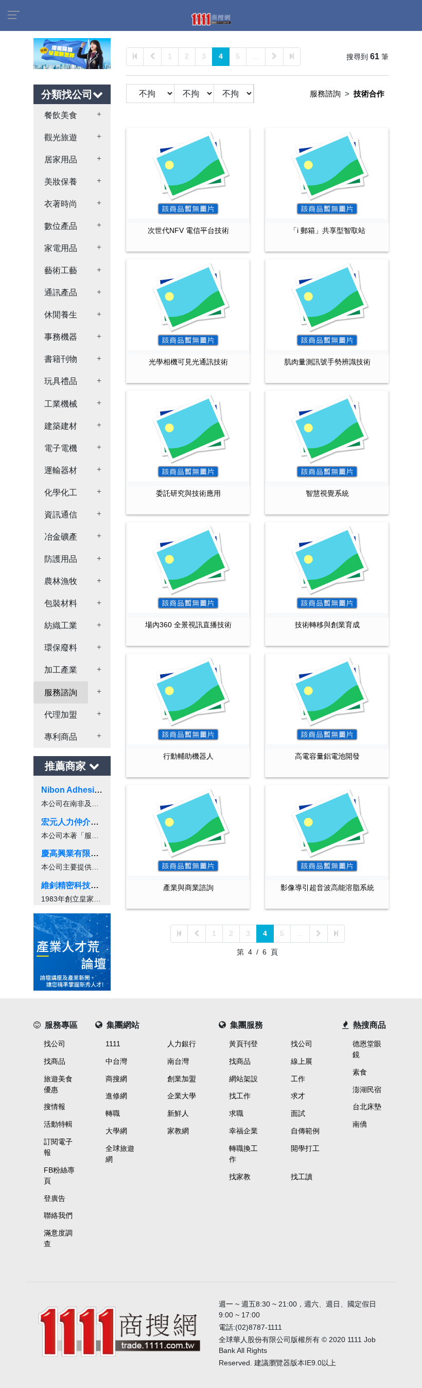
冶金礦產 (60, 536)
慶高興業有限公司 (74, 853)
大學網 (116, 1131)
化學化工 (60, 492)
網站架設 (243, 1079)
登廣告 (54, 1198)
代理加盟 (60, 714)
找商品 (54, 1061)
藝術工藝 (60, 270)
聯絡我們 (58, 1215)
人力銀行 (181, 1044)
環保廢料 (60, 647)
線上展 (301, 1061)
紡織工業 (60, 625)
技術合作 (369, 93)
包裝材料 (60, 603)
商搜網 (116, 1079)
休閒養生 (60, 314)
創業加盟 (181, 1079)
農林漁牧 (60, 581)
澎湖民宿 (367, 1089)
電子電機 (60, 448)
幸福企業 (243, 1131)
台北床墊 (367, 1106)
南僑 (360, 1124)
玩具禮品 (60, 381)
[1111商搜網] (211, 18)
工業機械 (60, 403)
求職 (236, 1113)
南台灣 (178, 1061)
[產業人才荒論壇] (72, 951)
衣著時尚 (60, 203)
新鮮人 (178, 1113)
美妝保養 (60, 181)
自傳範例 (305, 1131)
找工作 (240, 1096)
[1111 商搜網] (118, 1329)
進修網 (116, 1096)
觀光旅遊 (60, 137)
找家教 (240, 1177)
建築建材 (60, 426)
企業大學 (181, 1096)
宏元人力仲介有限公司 (82, 821)
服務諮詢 (60, 692)
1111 (113, 1044)
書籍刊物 (60, 359)
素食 (360, 1072)
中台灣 (116, 1061)
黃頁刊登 (243, 1044)
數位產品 (60, 226)
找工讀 (301, 1177)
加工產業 (60, 669)
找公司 (54, 1044)
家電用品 (60, 248)
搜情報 (54, 1106)
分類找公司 (67, 94)
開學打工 (305, 1148)
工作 (298, 1079)
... (256, 56)
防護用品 (60, 559)
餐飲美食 (60, 115)
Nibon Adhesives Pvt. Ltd (90, 789)
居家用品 (60, 159)
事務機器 (60, 336)
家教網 (178, 1131)
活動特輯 (58, 1124)
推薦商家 (67, 766)
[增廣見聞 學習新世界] (72, 52)
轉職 (113, 1113)
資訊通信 (60, 514)
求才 (298, 1096)
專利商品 (60, 736)
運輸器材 (60, 470)
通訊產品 (60, 292)
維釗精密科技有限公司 (82, 885)
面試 (298, 1113)
